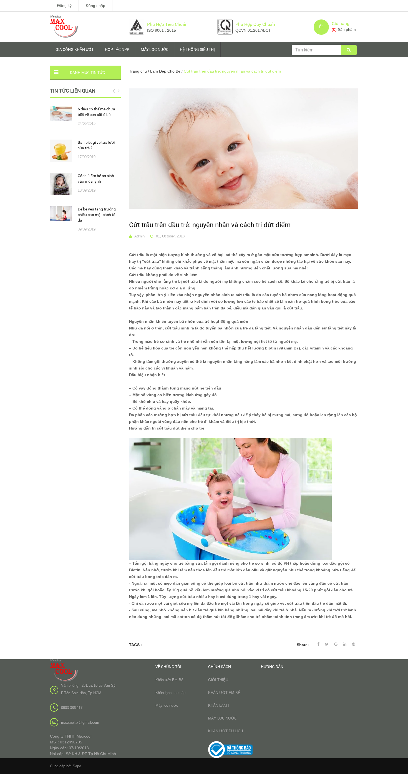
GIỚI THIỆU (218, 680)
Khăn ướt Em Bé (169, 680)
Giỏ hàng (340, 23)
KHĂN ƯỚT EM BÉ (224, 693)
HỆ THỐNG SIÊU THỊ (197, 49)
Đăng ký (64, 5)
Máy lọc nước (166, 705)
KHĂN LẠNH (218, 705)
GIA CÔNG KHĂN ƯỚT (75, 49)
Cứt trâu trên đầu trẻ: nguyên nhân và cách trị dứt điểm (210, 225)
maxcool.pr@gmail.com (80, 722)
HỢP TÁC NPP (117, 49)
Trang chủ (138, 71)
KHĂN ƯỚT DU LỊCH (225, 731)
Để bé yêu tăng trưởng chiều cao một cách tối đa (97, 214)
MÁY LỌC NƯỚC (154, 49)
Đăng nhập (95, 5)
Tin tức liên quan (72, 91)
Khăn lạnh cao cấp (170, 693)
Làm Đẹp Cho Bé (165, 71)
